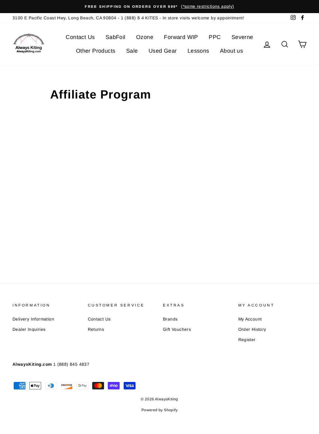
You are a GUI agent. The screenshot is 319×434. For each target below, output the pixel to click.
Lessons (198, 51)
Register (247, 339)
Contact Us (80, 37)
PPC (215, 37)
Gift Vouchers (177, 329)
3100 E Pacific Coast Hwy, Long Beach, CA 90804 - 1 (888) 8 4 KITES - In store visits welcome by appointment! (128, 18)
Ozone (144, 37)
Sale (132, 51)
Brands (170, 319)
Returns (96, 329)
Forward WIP (181, 37)
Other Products (96, 51)
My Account (250, 319)
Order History (252, 329)
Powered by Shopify (159, 410)
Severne (242, 37)
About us (231, 51)
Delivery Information (33, 319)
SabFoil (116, 37)
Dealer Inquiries (28, 329)
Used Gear (163, 51)
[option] (159, 6)
